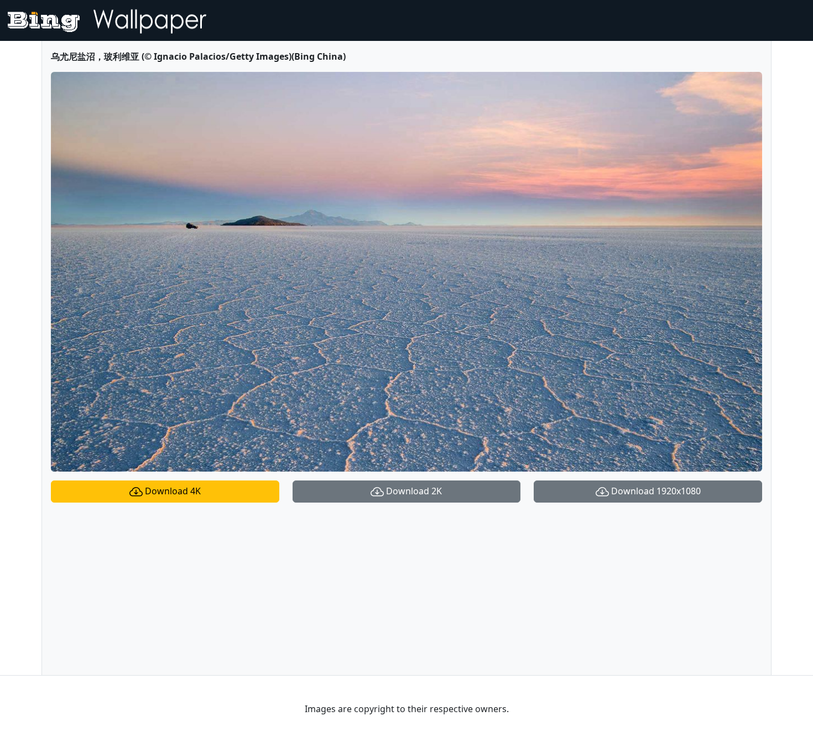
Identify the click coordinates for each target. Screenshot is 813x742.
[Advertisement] (406, 588)
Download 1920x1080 (655, 491)
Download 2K (413, 491)
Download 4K (172, 491)
